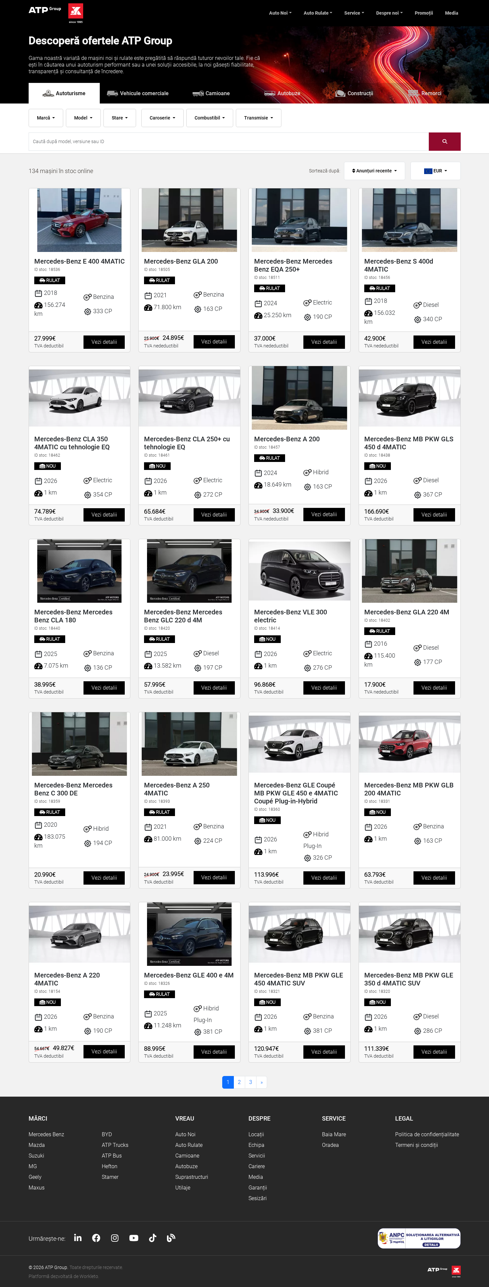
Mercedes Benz (46, 1134)
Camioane (187, 1156)
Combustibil (208, 117)
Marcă (44, 117)
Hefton (109, 1166)
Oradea (330, 1145)
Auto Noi (278, 13)
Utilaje (182, 1187)
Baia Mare (334, 1134)
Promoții (424, 13)
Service (352, 13)
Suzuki (36, 1156)
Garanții (257, 1187)
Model (81, 117)
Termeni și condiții (416, 1145)
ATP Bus (112, 1156)
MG (33, 1166)
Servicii (256, 1156)
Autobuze (186, 1166)
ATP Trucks (115, 1145)
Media (451, 13)
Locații (256, 1134)
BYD (107, 1134)
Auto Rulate (316, 13)
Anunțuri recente (374, 170)
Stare (118, 117)
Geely (35, 1177)
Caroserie (160, 117)
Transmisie (256, 117)
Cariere (256, 1166)
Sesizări (257, 1198)
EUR (437, 170)
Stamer (110, 1177)
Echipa (256, 1145)
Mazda (37, 1145)
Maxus (37, 1187)
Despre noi (387, 13)
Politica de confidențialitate (427, 1134)
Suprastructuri (191, 1177)
